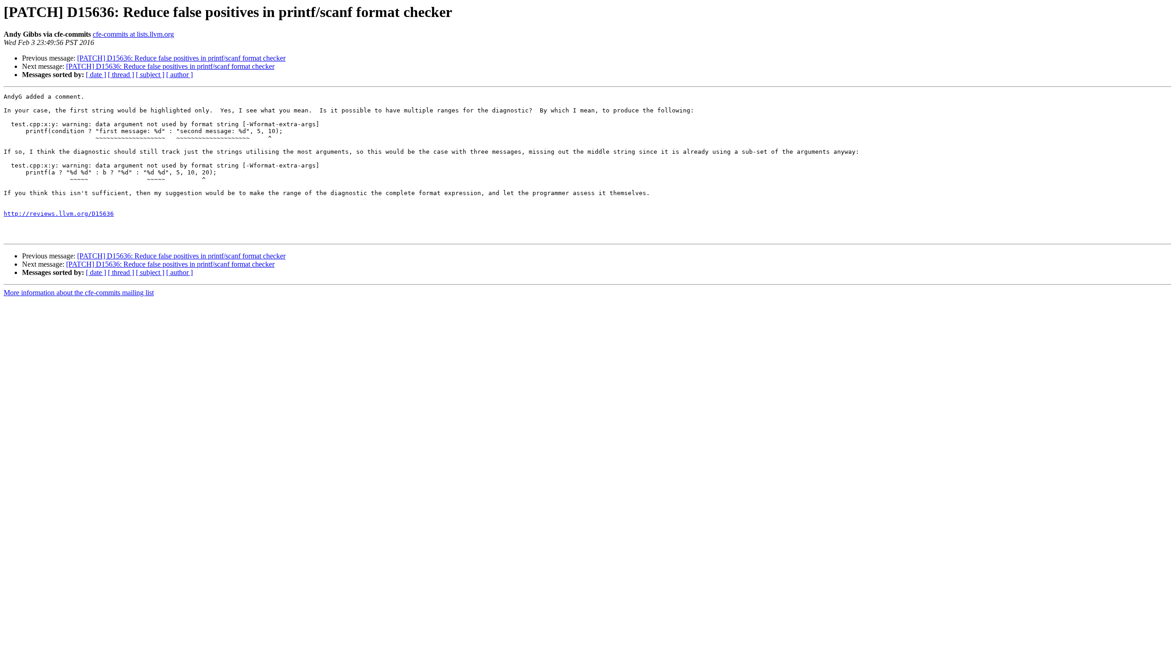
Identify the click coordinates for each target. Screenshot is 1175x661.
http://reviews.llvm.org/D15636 (59, 213)
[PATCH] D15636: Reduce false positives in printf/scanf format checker (181, 58)
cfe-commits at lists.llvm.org (133, 34)
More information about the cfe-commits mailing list (79, 293)
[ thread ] (121, 74)
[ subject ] (150, 74)
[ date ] (96, 74)
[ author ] (179, 74)
